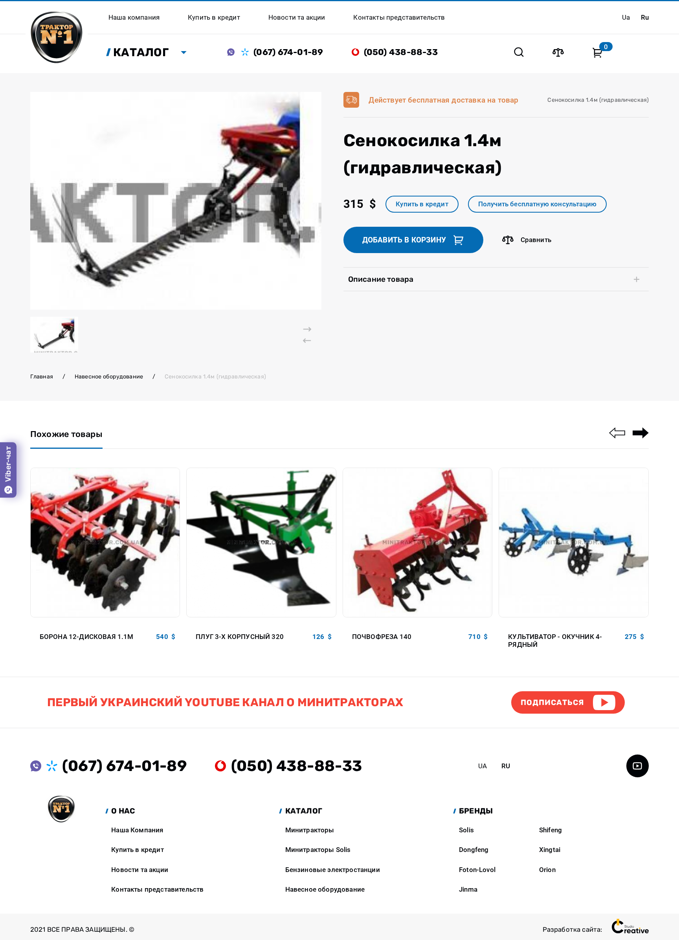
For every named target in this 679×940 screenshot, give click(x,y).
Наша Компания (137, 830)
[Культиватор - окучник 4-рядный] (574, 543)
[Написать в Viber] (234, 52)
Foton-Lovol (477, 870)
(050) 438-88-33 (401, 52)
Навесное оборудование (109, 376)
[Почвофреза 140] (418, 543)
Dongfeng (473, 850)
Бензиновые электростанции (332, 870)
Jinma (468, 889)
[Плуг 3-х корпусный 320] (261, 543)
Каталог (141, 52)
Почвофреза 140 (381, 637)
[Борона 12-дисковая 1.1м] (105, 543)
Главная (41, 376)
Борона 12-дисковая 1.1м (87, 637)
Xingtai (549, 850)
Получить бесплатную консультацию (537, 204)
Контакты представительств (157, 889)
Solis (466, 830)
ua (626, 17)
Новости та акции (139, 870)
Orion (547, 870)
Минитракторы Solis (318, 850)
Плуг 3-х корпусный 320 (240, 637)
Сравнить (536, 240)
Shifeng (550, 830)
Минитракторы (309, 830)
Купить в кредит (422, 204)
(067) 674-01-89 (288, 52)
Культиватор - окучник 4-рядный (555, 640)
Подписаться (552, 702)
